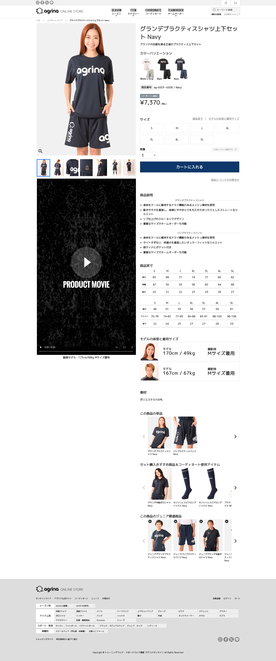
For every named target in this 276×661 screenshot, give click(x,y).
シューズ (121, 620)
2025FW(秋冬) (82, 605)
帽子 (139, 615)
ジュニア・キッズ (134, 625)
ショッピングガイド (44, 639)
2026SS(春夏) (62, 605)
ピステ (181, 611)
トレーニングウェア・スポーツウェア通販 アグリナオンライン (134, 652)
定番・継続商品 (83, 620)
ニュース (95, 598)
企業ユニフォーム (96, 631)
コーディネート (81, 598)
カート (237, 598)
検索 (214, 9)
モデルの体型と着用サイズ (224, 118)
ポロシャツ (60, 615)
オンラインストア (43, 598)
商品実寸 (198, 118)
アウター (223, 611)
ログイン (227, 598)
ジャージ (162, 611)
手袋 (160, 615)
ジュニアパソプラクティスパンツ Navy (184, 556)
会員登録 (216, 598)
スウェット (204, 611)
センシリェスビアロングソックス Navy (184, 504)
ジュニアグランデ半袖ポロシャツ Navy (210, 556)
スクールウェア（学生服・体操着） (71, 631)
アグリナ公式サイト (63, 598)
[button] (144, 436)
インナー (80, 615)
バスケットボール (87, 625)
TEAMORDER (176, 11)
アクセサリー (61, 620)
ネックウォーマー (186, 615)
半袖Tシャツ (61, 611)
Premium (101, 620)
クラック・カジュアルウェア (112, 625)
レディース (152, 625)
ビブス (222, 615)
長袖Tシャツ (81, 611)
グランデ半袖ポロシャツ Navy (159, 504)
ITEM (133, 11)
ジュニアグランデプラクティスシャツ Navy (159, 556)
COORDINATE (153, 11)
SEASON (116, 11)
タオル (202, 615)
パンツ (99, 611)
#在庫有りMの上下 (232, 14)
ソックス (121, 615)
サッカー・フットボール (66, 625)
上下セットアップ (55, 20)
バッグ (99, 615)
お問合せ (106, 598)
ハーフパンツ (123, 611)
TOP (38, 20)
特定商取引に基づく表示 (66, 639)
